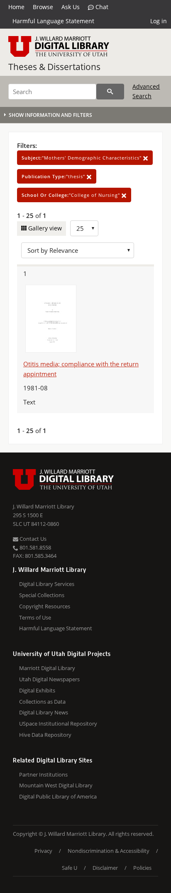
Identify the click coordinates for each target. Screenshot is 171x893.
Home (16, 7)
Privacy (43, 850)
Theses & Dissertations (54, 67)
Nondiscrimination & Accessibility (108, 850)
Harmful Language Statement (53, 21)
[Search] (110, 91)
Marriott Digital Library (47, 668)
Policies (142, 867)
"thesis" (54, 176)
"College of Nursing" (72, 195)
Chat (101, 7)
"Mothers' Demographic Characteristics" (82, 158)
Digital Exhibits (37, 690)
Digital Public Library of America (58, 796)
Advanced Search (146, 90)
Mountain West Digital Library (56, 785)
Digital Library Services (46, 584)
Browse (43, 7)
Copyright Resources (44, 606)
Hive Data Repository (45, 734)
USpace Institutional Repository (58, 723)
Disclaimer (105, 867)
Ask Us (70, 7)
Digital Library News (43, 712)
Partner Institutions (43, 774)
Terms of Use (35, 617)
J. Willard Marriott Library (43, 506)
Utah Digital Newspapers (49, 679)
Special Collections (41, 595)
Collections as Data (42, 701)
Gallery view (44, 228)
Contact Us (32, 538)
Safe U (69, 867)
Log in (158, 21)
